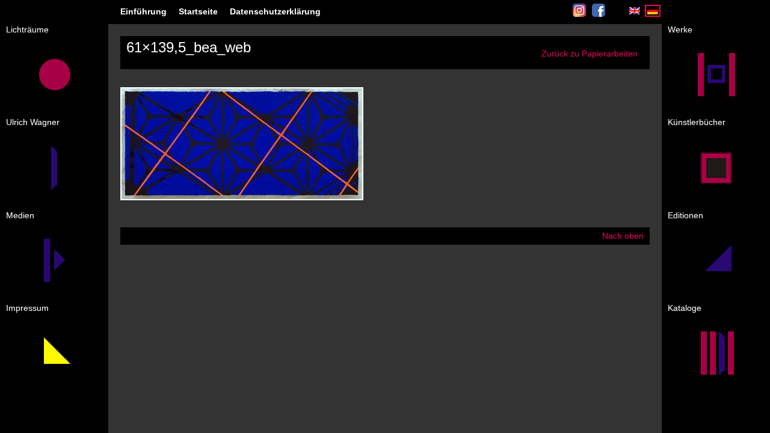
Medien (20, 215)
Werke (680, 29)
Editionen (685, 215)
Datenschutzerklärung (275, 11)
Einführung (143, 11)
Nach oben (623, 236)
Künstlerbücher (696, 122)
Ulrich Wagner (33, 122)
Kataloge (684, 308)
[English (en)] (634, 14)
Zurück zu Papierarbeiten (589, 53)
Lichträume (27, 29)
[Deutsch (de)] (653, 14)
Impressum (27, 308)
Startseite (198, 11)
